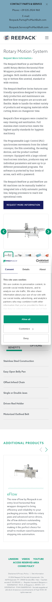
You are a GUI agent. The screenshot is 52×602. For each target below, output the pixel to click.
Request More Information (23, 205)
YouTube (38, 559)
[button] (8, 255)
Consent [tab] (9, 269)
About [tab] (42, 269)
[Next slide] (46, 449)
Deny (26, 338)
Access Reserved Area (26, 562)
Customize (24, 328)
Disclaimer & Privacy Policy (18, 573)
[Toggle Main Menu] (47, 37)
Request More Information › (18, 58)
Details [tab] (26, 269)
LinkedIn (13, 559)
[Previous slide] (41, 449)
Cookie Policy (26, 566)
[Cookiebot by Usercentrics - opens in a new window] (37, 261)
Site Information (38, 573)
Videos (26, 559)
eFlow (12, 494)
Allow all (26, 319)
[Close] (46, 4)
